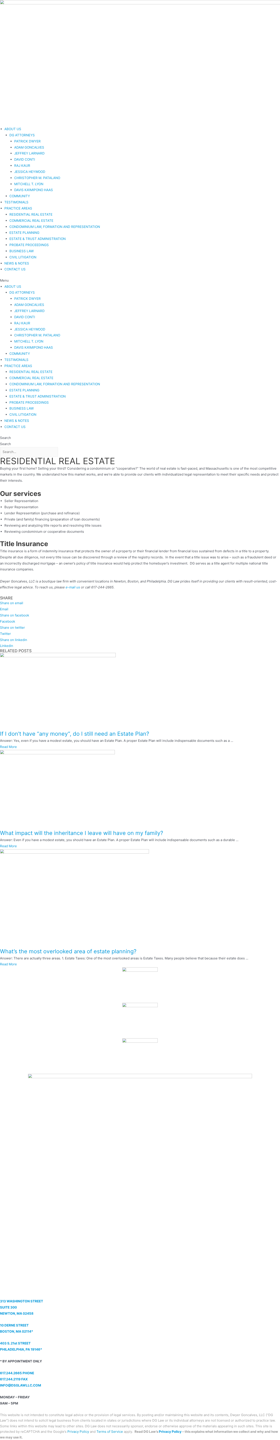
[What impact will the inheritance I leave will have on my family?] (57, 789)
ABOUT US (12, 129)
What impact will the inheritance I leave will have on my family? (81, 833)
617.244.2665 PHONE (17, 1373)
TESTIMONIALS (16, 202)
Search (5, 438)
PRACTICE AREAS (18, 208)
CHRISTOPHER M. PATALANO (37, 178)
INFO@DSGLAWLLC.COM (20, 1385)
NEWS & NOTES (16, 263)
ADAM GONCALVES (29, 147)
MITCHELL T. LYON (28, 184)
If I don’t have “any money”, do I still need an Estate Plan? (74, 733)
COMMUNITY (19, 196)
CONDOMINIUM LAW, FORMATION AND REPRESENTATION (54, 227)
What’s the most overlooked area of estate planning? (68, 951)
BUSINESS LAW (21, 251)
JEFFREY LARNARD (29, 153)
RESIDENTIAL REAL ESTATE (30, 214)
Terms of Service (109, 1431)
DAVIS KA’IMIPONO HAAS (33, 190)
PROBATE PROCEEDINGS (29, 245)
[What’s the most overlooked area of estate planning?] (74, 898)
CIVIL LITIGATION (22, 257)
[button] (140, 280)
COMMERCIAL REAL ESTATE (31, 220)
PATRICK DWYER (27, 141)
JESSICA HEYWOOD (29, 172)
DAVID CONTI (24, 159)
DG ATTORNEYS (22, 135)
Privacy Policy (170, 1431)
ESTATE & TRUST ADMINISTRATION (37, 239)
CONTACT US (15, 269)
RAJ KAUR (22, 165)
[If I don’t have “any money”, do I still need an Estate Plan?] (58, 691)
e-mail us (73, 587)
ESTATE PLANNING (24, 233)
